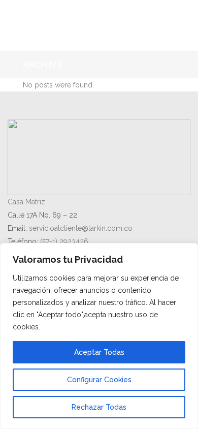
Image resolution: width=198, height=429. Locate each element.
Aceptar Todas (99, 352)
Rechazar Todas (99, 407)
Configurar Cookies (99, 380)
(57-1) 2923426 (64, 241)
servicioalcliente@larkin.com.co (81, 228)
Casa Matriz (26, 202)
